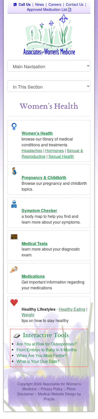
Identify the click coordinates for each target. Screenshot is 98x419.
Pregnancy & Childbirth (44, 177)
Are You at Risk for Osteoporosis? (47, 344)
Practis (49, 398)
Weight (28, 315)
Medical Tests (34, 243)
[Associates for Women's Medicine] (49, 34)
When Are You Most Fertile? (42, 355)
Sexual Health (61, 156)
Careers (54, 4)
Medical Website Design (57, 393)
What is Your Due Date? (38, 361)
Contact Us (74, 4)
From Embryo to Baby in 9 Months (47, 350)
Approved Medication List (47, 9)
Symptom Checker (39, 210)
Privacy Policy (52, 388)
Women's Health (37, 133)
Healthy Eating (72, 309)
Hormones (54, 150)
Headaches (32, 150)
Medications (33, 276)
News (39, 4)
